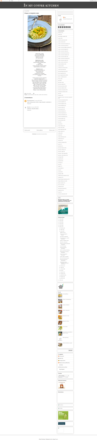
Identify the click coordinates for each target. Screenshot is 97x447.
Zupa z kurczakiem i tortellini (63, 234)
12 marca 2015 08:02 (35, 107)
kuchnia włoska (61, 120)
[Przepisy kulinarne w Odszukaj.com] (61, 424)
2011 (60, 220)
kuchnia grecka (61, 109)
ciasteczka (60, 65)
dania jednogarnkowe (62, 71)
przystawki (60, 160)
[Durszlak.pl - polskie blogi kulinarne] (60, 404)
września (62, 273)
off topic (59, 140)
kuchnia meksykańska (62, 116)
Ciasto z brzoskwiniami (67, 299)
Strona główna (40, 130)
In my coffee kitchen (41, 5)
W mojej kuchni (62, 360)
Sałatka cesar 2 (63, 232)
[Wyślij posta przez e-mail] (33, 93)
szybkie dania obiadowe (43, 94)
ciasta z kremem (61, 41)
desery (59, 78)
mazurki (59, 123)
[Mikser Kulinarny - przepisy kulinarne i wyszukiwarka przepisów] (63, 419)
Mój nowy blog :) (66, 337)
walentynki (60, 186)
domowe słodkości (61, 87)
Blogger (56, 439)
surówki (59, 171)
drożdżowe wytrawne (62, 91)
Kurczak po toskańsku (64, 236)
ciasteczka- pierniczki (62, 67)
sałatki (59, 166)
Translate (66, 377)
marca (61, 231)
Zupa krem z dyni (66, 315)
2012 (60, 222)
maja (61, 267)
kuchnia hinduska (31, 94)
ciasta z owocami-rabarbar (63, 54)
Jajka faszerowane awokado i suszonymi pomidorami (64, 263)
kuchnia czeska (61, 107)
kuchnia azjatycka (61, 103)
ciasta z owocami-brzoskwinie (63, 43)
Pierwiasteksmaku (30, 100)
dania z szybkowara (61, 76)
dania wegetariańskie (62, 75)
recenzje (59, 162)
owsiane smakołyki (61, 142)
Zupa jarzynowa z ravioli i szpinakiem (64, 238)
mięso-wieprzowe (61, 129)
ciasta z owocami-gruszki (62, 45)
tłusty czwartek (60, 182)
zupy (59, 192)
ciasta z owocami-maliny (62, 51)
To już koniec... (65, 326)
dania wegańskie (61, 73)
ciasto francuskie (61, 69)
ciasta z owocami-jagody (62, 49)
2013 (60, 223)
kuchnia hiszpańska (61, 112)
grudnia (61, 278)
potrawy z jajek (60, 151)
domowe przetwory (61, 86)
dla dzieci (59, 82)
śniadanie (60, 177)
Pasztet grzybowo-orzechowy (63, 248)
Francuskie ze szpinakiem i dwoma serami (67, 332)
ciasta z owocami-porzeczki (63, 52)
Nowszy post (27, 130)
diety (59, 80)
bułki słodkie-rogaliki (61, 36)
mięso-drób (36, 94)
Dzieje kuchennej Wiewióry (64, 362)
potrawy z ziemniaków (62, 155)
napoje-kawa (60, 138)
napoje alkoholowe (61, 136)
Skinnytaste (61, 356)
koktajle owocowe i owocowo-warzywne (65, 97)
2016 (60, 280)
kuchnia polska (60, 118)
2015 (60, 226)
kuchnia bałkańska (61, 105)
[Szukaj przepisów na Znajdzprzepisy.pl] (60, 408)
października (62, 275)
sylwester (59, 173)
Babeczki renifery (66, 321)
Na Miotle (61, 364)
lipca (61, 270)
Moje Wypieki (61, 369)
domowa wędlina (61, 84)
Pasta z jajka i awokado (64, 256)
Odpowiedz (29, 103)
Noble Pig (61, 358)
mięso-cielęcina (61, 125)
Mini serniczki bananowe (64, 258)
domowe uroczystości (62, 89)
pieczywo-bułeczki (61, 147)
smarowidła (60, 168)
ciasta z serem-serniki (62, 62)
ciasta (59, 38)
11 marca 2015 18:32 (38, 100)
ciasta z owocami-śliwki (62, 56)
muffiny (59, 133)
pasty (59, 144)
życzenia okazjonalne (62, 193)
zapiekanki (60, 190)
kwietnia (61, 265)
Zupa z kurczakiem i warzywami (63, 254)
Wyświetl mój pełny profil (67, 18)
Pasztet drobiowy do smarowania (63, 260)
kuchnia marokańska (62, 114)
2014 (60, 225)
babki (59, 34)
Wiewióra (29, 107)
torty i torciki (60, 184)
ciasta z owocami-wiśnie (62, 60)
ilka (65, 17)
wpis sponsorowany (61, 188)
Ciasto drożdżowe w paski (67, 342)
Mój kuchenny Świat (63, 367)
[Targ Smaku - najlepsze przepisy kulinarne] (61, 432)
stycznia (61, 228)
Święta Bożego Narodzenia (63, 179)
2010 (60, 219)
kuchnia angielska (61, 101)
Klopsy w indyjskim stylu (64, 240)
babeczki (59, 32)
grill (58, 93)
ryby (59, 164)
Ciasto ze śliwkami (66, 304)
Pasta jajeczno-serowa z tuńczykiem (64, 252)
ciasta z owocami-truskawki (63, 58)
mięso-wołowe (60, 131)
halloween (60, 95)
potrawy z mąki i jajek (62, 153)
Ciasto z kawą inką (66, 310)
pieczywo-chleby (61, 149)
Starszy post (52, 130)
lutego (61, 229)
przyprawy (60, 158)
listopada (62, 276)
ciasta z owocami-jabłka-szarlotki (64, 47)
